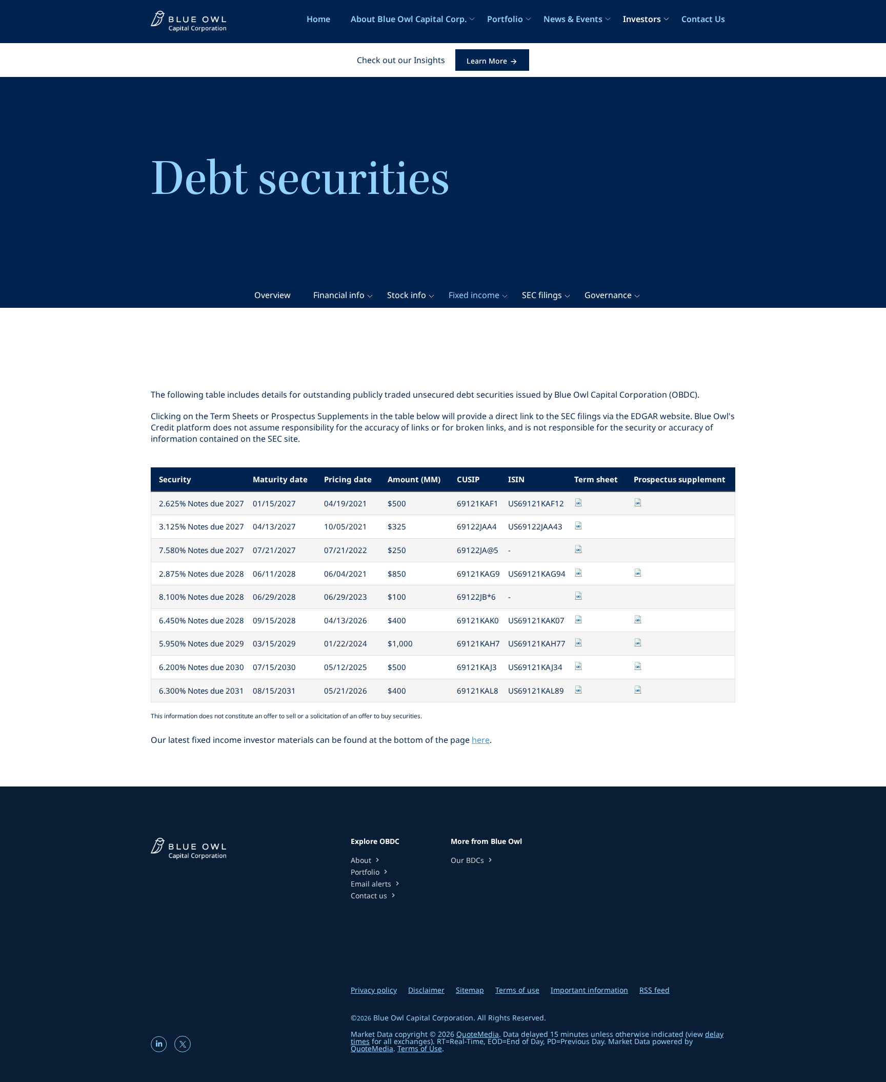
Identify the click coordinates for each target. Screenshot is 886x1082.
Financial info (339, 295)
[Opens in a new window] (160, 1048)
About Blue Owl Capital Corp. (409, 19)
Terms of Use (419, 1048)
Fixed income (474, 295)
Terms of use (517, 990)
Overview (272, 295)
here (481, 739)
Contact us (374, 895)
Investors (642, 19)
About (366, 860)
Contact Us (703, 19)
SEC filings (542, 295)
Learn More (487, 61)
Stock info (406, 295)
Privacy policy (374, 990)
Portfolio (505, 19)
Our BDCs (472, 860)
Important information (589, 990)
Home (318, 19)
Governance (608, 295)
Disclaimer (426, 990)
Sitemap (470, 990)
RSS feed (654, 990)
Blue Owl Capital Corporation (423, 1017)
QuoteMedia (477, 1034)
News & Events (572, 19)
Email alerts (376, 884)
